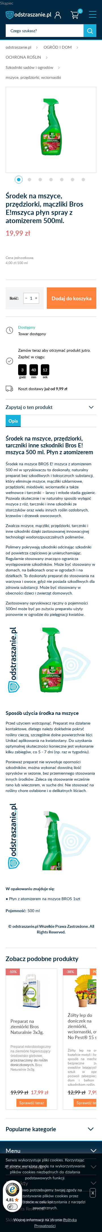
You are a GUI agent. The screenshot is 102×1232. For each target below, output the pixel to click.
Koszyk (73, 10)
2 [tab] (29, 180)
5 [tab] (62, 180)
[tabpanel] (51, 127)
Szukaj (90, 30)
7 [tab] (83, 180)
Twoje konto (57, 15)
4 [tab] (51, 180)
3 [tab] (40, 180)
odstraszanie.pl (29, 15)
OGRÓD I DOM (58, 47)
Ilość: (14, 298)
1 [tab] (19, 180)
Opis (13, 420)
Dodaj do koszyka (72, 298)
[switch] (12, 1207)
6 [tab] (72, 180)
